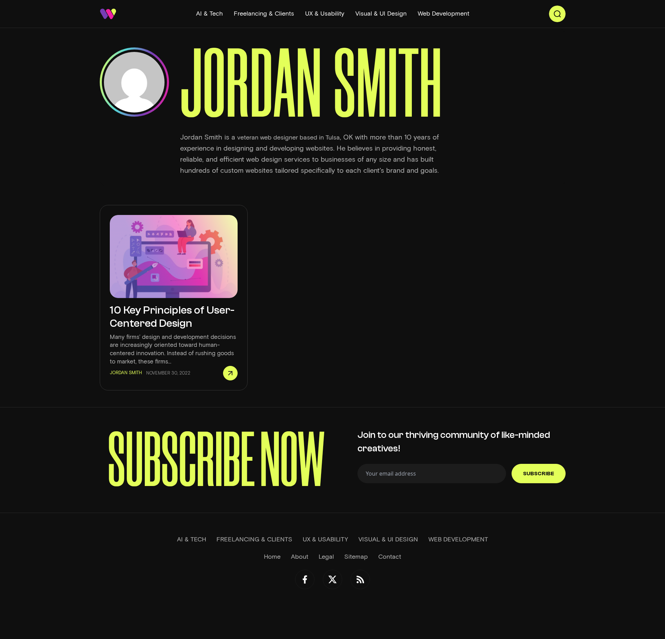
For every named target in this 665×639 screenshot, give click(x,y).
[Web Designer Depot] (108, 14)
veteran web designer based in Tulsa (288, 137)
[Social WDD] (304, 579)
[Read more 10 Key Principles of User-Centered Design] (230, 373)
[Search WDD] (557, 14)
